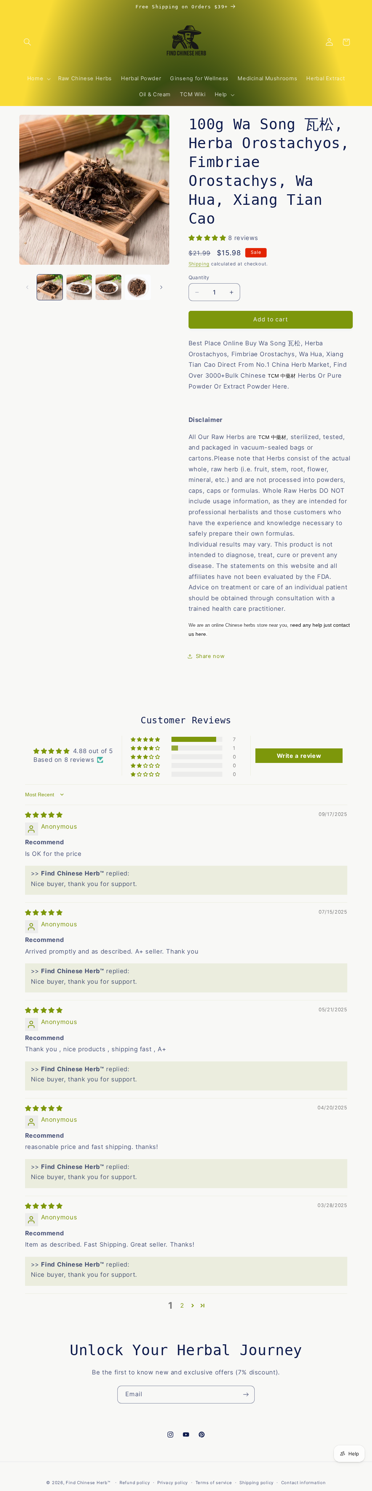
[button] (27, 42)
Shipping (199, 264)
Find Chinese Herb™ (88, 1482)
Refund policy (135, 1482)
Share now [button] (210, 656)
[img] (44, 814)
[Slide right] (161, 287)
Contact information (303, 1482)
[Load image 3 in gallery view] (108, 287)
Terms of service (213, 1482)
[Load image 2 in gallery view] (79, 287)
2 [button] (182, 1305)
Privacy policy (172, 1482)
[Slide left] (27, 287)
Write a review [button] (299, 755)
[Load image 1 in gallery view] (49, 287)
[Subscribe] (246, 1394)
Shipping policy (256, 1482)
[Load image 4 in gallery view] (137, 287)
